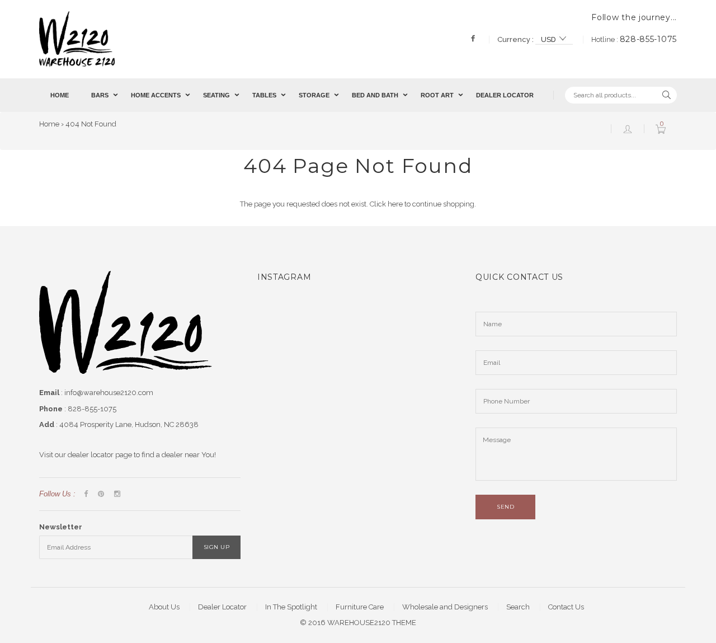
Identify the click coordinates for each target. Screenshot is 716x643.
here (395, 204)
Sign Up (217, 547)
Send (505, 506)
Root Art (437, 95)
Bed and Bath (375, 95)
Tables (264, 95)
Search (518, 607)
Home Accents (156, 95)
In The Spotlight (291, 607)
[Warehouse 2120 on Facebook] (86, 494)
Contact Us (566, 607)
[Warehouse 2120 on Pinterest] (101, 494)
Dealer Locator (505, 95)
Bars (100, 95)
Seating (216, 95)
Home (59, 95)
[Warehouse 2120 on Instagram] (117, 494)
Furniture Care (360, 607)
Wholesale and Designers (445, 607)
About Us (164, 607)
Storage (314, 95)
